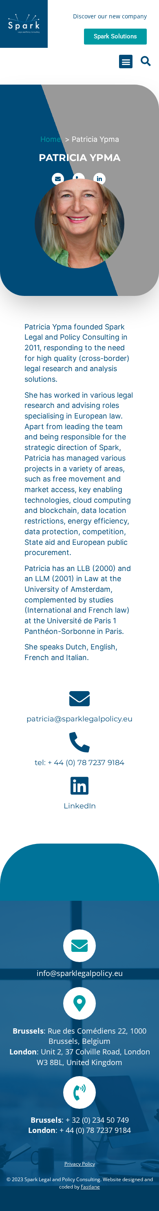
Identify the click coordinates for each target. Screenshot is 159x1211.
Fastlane (90, 1186)
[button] (125, 61)
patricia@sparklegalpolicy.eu (79, 718)
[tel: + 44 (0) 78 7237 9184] (79, 742)
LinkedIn (80, 805)
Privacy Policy (79, 1163)
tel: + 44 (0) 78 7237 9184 (79, 762)
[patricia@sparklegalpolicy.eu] (79, 698)
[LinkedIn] (79, 785)
